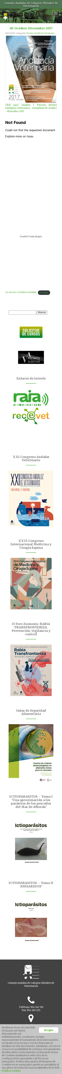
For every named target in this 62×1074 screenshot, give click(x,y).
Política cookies (11, 1070)
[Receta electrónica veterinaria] (31, 416)
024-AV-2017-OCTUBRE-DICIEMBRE (21, 292)
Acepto (48, 1030)
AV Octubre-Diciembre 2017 (31, 28)
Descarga (44, 292)
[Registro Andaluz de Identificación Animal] (31, 398)
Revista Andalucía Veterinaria (40, 33)
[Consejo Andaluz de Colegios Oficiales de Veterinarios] (6, 14)
